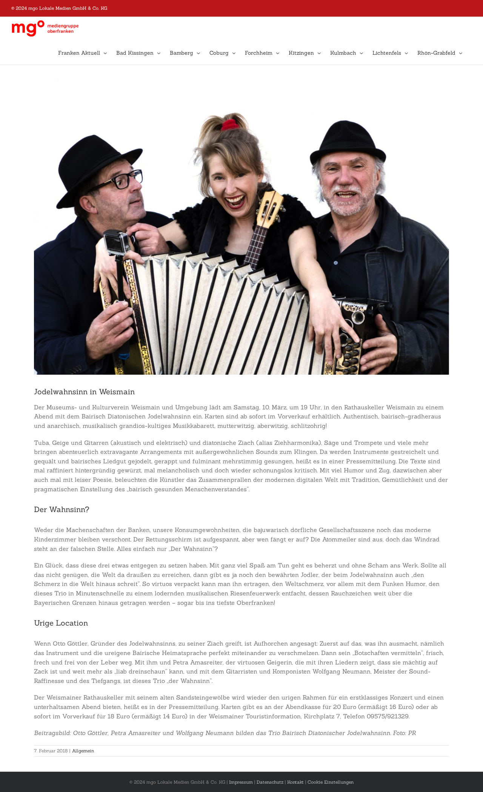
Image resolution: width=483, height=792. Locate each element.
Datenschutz (270, 782)
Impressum (241, 782)
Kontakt (295, 782)
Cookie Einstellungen (331, 782)
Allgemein (83, 751)
